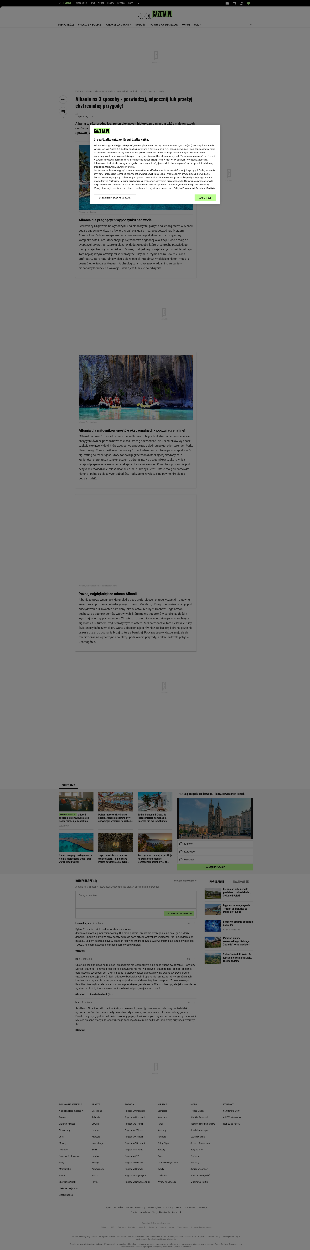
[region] (155, 164)
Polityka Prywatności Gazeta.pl (190, 188)
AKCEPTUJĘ (205, 198)
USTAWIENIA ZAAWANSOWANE (114, 197)
